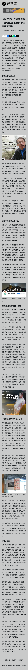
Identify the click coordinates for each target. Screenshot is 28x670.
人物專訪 (19, 30)
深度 (23, 30)
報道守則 (14, 660)
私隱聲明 (20, 660)
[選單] (25, 4)
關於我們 (7, 660)
